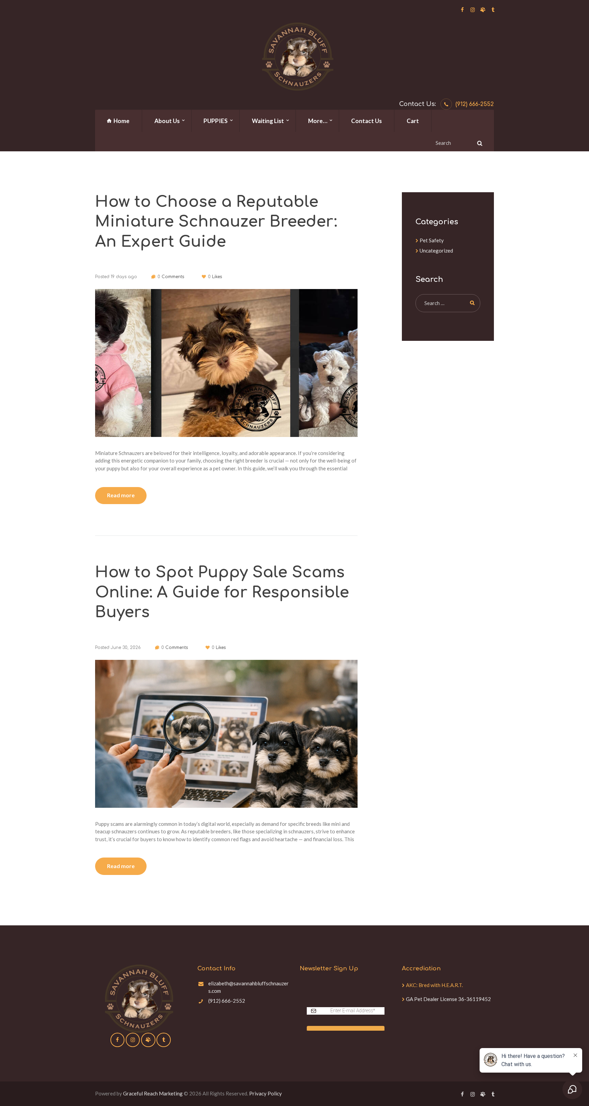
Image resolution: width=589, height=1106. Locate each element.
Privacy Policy (265, 1093)
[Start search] (478, 143)
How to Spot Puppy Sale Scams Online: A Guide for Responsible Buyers (222, 592)
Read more (121, 495)
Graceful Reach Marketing (153, 1093)
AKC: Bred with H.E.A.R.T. (434, 985)
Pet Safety (432, 240)
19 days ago (124, 276)
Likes (215, 276)
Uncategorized (436, 250)
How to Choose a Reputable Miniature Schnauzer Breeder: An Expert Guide (216, 222)
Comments (170, 276)
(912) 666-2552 (474, 104)
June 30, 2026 (126, 647)
